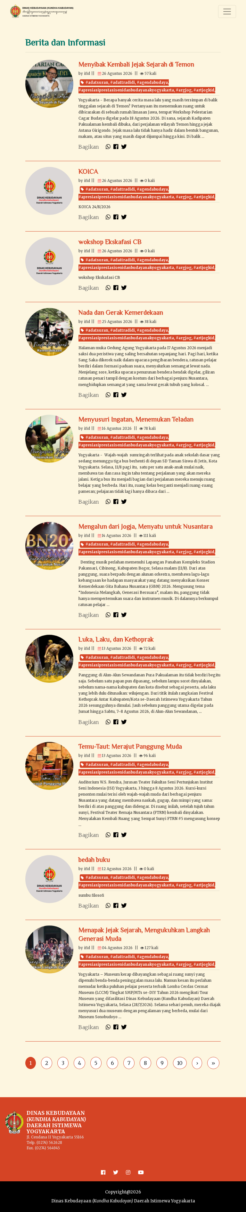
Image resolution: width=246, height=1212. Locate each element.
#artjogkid (203, 90)
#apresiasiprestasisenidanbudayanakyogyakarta (126, 90)
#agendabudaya (152, 82)
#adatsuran (97, 82)
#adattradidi (122, 82)
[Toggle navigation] (227, 11)
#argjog (184, 90)
